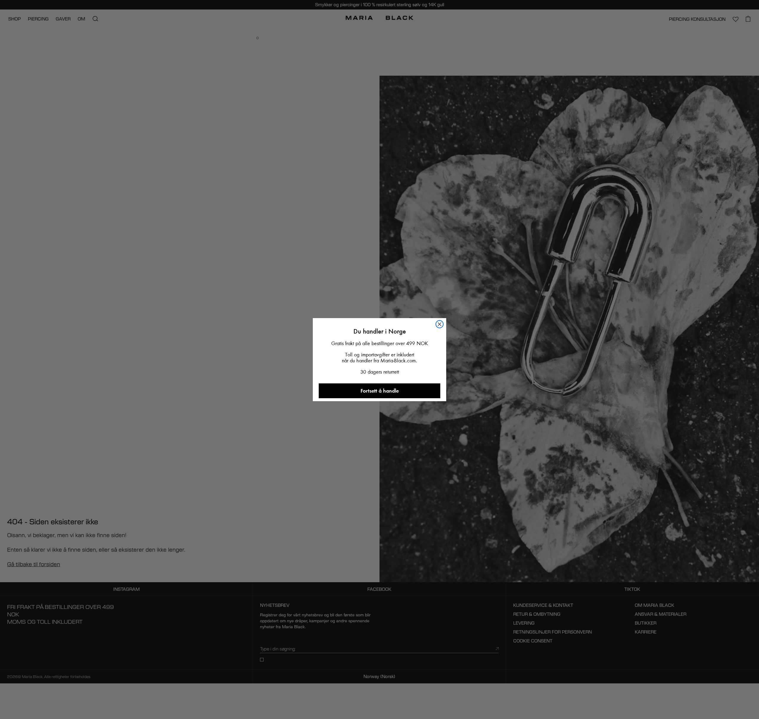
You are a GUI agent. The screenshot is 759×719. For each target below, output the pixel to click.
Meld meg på (379, 514)
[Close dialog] (444, 255)
